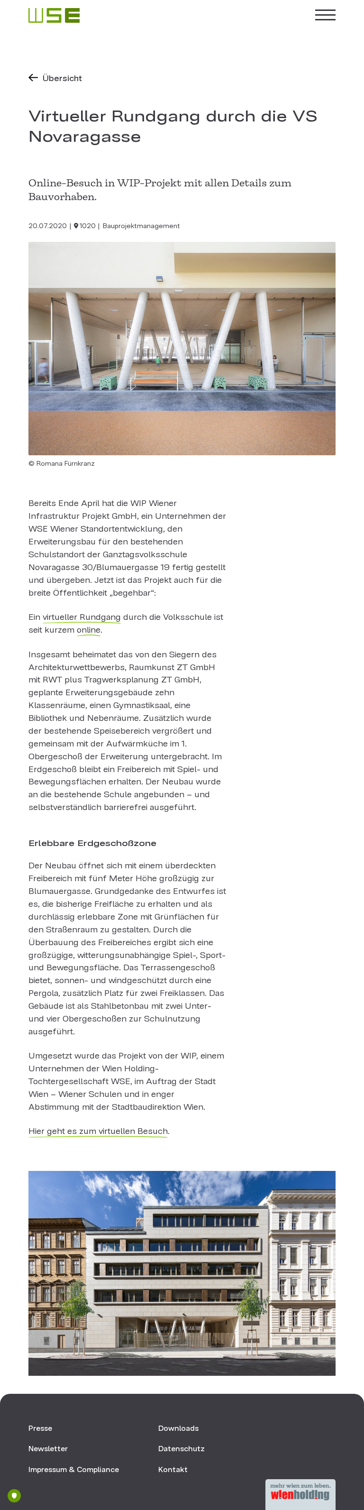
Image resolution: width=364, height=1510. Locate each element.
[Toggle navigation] (325, 15)
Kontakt (173, 1468)
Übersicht (62, 77)
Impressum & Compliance (73, 1468)
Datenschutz (181, 1448)
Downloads (178, 1427)
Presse (40, 1427)
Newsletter (48, 1448)
